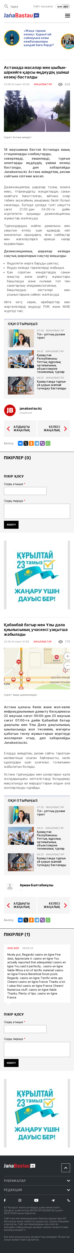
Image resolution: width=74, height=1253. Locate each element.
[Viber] (42, 443)
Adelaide (13, 948)
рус (66, 6)
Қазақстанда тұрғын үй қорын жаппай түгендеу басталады (51, 385)
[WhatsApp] (48, 443)
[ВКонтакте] (20, 443)
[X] (25, 443)
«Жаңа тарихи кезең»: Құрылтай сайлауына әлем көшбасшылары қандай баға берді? (39, 38)
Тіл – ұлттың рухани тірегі (51, 336)
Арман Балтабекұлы (36, 885)
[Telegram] (37, 443)
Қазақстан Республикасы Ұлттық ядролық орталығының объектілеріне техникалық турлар (51, 363)
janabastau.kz (31, 408)
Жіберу (11, 524)
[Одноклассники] (31, 443)
